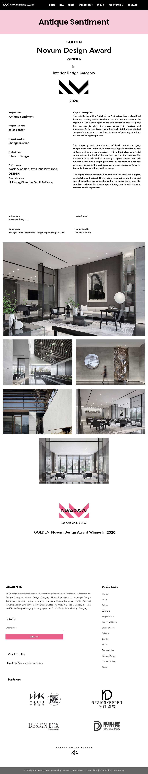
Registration (108, 616)
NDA (104, 599)
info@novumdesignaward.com (28, 663)
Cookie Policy (108, 661)
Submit (105, 633)
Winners (106, 610)
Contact (106, 639)
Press (104, 667)
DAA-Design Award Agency (73, 770)
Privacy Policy (108, 655)
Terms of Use (108, 650)
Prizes (105, 605)
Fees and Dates (109, 622)
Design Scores (108, 627)
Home (105, 593)
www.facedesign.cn (18, 219)
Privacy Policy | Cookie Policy (112, 770)
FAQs (104, 644)
